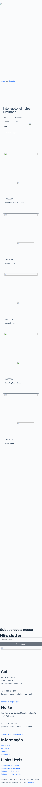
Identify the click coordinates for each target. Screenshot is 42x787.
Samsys (30, 782)
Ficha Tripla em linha (12, 383)
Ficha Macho (9, 263)
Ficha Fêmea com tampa (14, 202)
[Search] (19, 74)
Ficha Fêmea (9, 323)
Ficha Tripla (9, 443)
